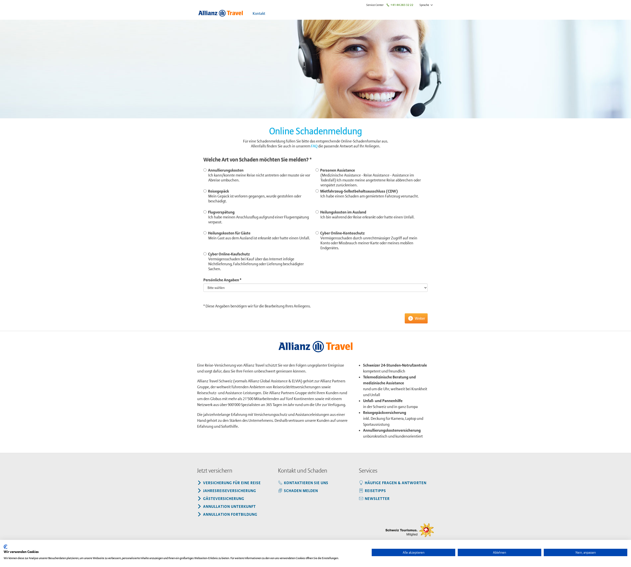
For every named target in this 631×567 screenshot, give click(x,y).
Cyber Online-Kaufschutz (255, 261)
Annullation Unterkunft (229, 506)
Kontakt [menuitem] (259, 13)
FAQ (314, 145)
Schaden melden (301, 490)
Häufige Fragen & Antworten (395, 482)
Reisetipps (375, 490)
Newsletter (377, 498)
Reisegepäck (254, 196)
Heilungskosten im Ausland (367, 214)
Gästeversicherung (223, 498)
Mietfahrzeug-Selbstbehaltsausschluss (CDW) (369, 193)
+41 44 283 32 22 (401, 5)
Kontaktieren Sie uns (306, 482)
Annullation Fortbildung (230, 514)
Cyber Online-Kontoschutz (368, 240)
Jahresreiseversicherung (229, 490)
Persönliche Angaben (221, 279)
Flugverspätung (258, 217)
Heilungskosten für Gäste (258, 235)
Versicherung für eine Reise (232, 482)
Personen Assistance (370, 177)
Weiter (420, 318)
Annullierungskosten (258, 175)
